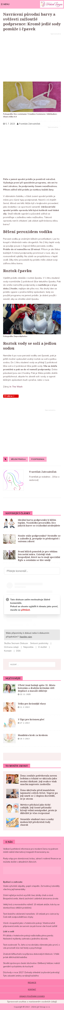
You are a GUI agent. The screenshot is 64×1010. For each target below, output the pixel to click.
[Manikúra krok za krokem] (9, 738)
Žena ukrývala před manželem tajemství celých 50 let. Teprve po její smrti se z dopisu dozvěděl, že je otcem (39, 794)
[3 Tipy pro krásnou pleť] (9, 722)
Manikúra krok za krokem (33, 735)
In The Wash (16, 386)
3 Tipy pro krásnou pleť (31, 719)
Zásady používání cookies (32, 996)
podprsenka (37, 459)
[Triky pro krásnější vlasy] (9, 707)
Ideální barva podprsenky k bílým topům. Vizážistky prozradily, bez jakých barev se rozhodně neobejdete (39, 522)
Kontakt (32, 989)
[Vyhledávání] (32, 664)
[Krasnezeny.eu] (51, 4)
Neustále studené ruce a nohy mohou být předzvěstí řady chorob (37, 822)
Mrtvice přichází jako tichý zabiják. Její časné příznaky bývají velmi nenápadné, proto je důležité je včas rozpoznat (38, 809)
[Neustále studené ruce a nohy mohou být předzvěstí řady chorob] (12, 822)
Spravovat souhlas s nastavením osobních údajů (32, 1001)
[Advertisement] (32, 57)
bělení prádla (18, 459)
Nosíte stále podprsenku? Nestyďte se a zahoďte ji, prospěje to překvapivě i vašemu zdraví (39, 538)
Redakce (32, 982)
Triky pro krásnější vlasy (32, 703)
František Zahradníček (43, 471)
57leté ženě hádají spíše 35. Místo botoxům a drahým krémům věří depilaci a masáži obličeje (36, 688)
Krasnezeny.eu (42, 852)
